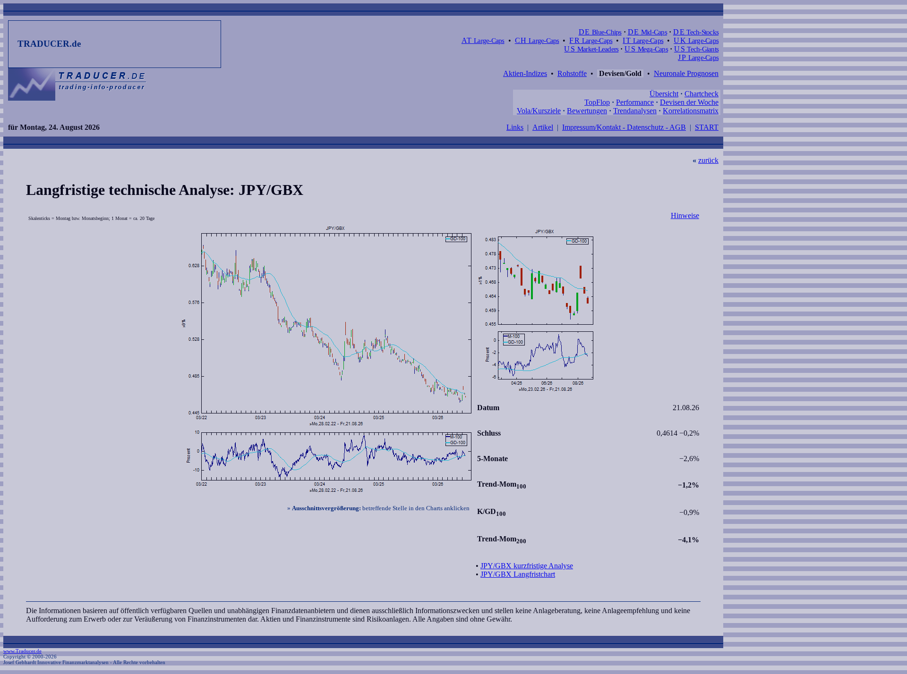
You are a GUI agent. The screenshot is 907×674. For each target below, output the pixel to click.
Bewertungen (587, 111)
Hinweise (685, 215)
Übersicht (664, 94)
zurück (708, 160)
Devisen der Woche (689, 102)
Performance (635, 102)
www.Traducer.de (22, 651)
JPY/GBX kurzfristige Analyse (526, 566)
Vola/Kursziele (539, 111)
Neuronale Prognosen (686, 73)
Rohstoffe (572, 73)
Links (514, 127)
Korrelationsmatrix (691, 111)
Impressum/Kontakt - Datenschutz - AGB (624, 127)
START (707, 127)
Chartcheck (702, 94)
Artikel (542, 127)
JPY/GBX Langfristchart (517, 574)
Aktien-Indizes (525, 73)
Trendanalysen (635, 111)
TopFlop (597, 102)
